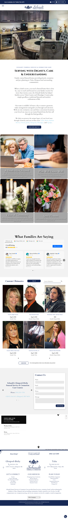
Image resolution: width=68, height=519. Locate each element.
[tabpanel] (17, 390)
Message (37, 397)
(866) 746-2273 (20, 2)
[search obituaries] (62, 281)
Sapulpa (49, 123)
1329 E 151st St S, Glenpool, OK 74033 (18, 396)
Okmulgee (40, 123)
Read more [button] (8, 266)
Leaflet (46, 449)
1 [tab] (16, 400)
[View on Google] (7, 254)
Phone (36, 391)
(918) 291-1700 (20, 392)
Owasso (23, 123)
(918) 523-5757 (55, 464)
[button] (4, 260)
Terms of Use (34, 503)
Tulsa (42, 120)
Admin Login (40, 503)
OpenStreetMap (54, 449)
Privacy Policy (28, 503)
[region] (34, 432)
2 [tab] (18, 400)
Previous (3, 390)
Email (36, 385)
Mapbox (66, 449)
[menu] (3, 5)
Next (31, 390)
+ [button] (66, 416)
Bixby (47, 120)
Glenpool (33, 123)
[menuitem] (13, 477)
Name (36, 380)
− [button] (66, 418)
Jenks (27, 123)
